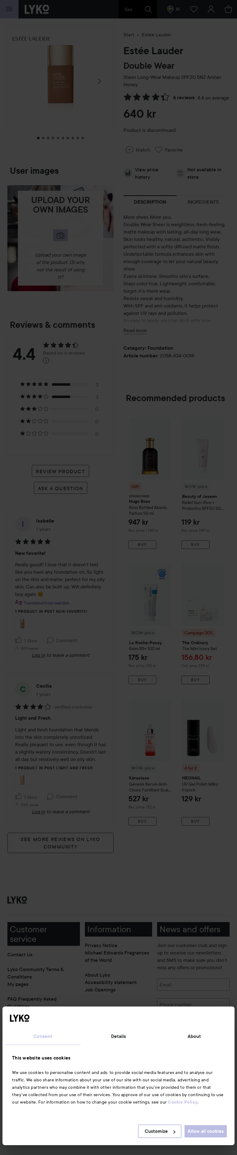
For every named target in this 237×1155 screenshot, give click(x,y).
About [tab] (194, 1036)
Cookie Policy (183, 1102)
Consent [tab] (42, 1036)
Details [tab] (118, 1036)
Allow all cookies (206, 1131)
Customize (156, 1131)
